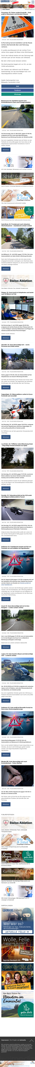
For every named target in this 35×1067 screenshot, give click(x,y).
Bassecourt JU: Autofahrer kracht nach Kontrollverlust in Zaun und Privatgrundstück (16, 101)
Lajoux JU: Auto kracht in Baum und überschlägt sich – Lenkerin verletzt (17, 654)
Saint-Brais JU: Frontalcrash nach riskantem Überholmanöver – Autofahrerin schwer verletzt (16, 224)
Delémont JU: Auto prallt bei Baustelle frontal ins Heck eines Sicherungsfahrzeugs (17, 708)
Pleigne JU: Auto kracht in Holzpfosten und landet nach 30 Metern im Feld (17, 293)
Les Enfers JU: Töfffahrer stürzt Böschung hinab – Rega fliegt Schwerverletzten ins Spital (17, 444)
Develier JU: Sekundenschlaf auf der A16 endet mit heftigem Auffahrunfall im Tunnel (16, 496)
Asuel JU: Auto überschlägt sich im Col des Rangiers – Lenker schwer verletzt (15, 606)
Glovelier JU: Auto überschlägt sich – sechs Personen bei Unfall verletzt (15, 345)
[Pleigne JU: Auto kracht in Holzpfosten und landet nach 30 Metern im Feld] (17, 308)
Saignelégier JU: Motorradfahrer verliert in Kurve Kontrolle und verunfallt (17, 395)
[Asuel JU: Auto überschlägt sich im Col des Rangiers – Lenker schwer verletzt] (17, 620)
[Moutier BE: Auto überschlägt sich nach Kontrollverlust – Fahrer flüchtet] (17, 775)
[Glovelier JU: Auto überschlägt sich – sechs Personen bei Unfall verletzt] (17, 359)
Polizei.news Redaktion (16, 39)
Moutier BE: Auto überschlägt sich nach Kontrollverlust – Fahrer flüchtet (14, 762)
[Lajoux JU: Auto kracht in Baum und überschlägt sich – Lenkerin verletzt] (17, 669)
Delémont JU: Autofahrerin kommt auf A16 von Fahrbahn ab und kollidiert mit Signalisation (16, 547)
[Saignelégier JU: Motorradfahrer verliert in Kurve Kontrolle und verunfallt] (17, 408)
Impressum (5, 1040)
